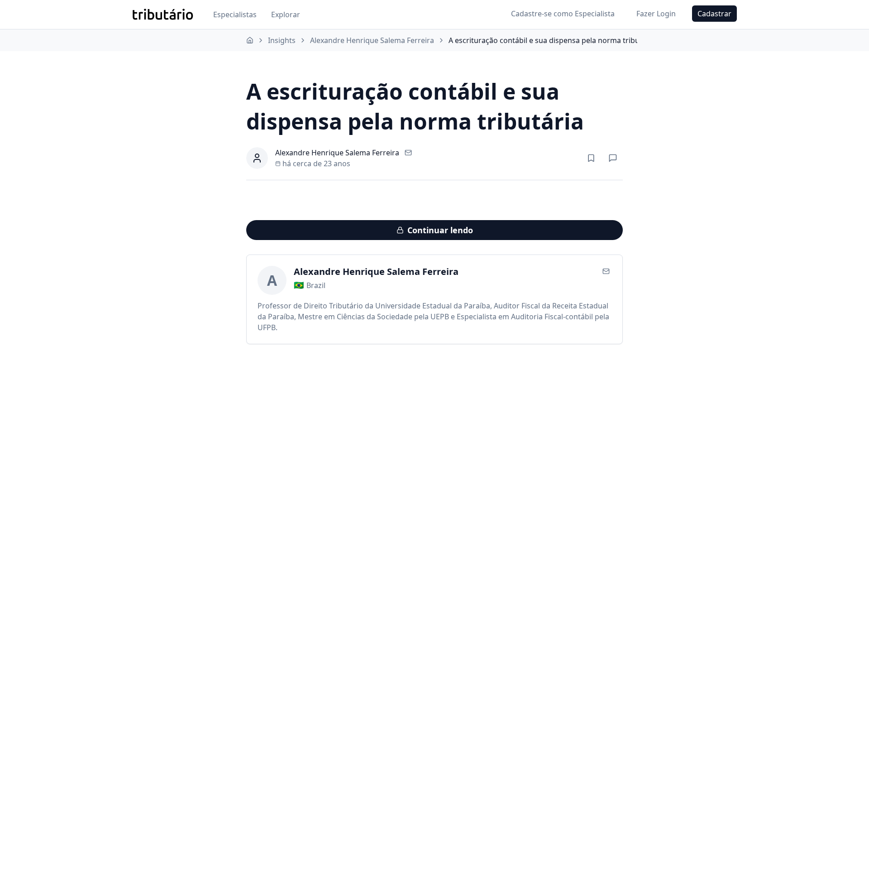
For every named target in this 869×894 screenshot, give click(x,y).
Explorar (285, 14)
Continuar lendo (440, 230)
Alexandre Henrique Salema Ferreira (372, 40)
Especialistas (235, 14)
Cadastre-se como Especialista (563, 14)
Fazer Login (656, 14)
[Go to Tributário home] (162, 14)
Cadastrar (714, 14)
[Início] (249, 40)
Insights (282, 40)
